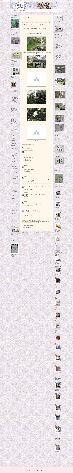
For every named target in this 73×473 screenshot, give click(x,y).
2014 (13, 143)
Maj (25, 176)
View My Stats (57, 135)
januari (14, 169)
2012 (13, 147)
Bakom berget (58, 355)
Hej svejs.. (60, 281)
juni (14, 161)
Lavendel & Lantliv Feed (57, 439)
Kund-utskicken (15, 191)
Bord (60, 336)
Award (14, 188)
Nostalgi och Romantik (57, 322)
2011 (13, 198)
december (15, 148)
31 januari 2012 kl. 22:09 (28, 225)
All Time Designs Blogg (58, 334)
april (14, 164)
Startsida (14, 10)
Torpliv (56, 344)
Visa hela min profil (14, 131)
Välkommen (13, 210)
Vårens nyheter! (15, 186)
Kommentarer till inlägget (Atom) (32, 235)
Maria (25, 185)
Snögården (26, 192)
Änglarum (57, 278)
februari (14, 168)
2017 (13, 138)
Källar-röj (14, 178)
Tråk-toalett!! (15, 176)
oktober (14, 153)
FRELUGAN (57, 445)
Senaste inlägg (24, 232)
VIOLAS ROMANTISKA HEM (58, 299)
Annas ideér (22, 10)
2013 (13, 145)
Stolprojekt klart (15, 174)
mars (14, 166)
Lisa (25, 209)
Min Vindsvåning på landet (57, 463)
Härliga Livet (57, 200)
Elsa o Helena (58, 382)
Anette (25, 165)
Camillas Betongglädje (58, 427)
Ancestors (60, 291)
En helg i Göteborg (15, 172)
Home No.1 (57, 222)
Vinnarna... (15, 195)
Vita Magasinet (58, 378)
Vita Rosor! (57, 415)
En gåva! (14, 184)
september (15, 155)
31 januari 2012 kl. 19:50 (28, 205)
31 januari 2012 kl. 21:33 (28, 215)
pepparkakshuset (27, 150)
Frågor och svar (15, 180)
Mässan (14, 182)
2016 (13, 140)
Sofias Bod (57, 189)
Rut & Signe (57, 366)
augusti (14, 158)
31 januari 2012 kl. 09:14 (28, 189)
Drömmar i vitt (58, 454)
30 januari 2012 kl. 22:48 (28, 181)
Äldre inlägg (50, 232)
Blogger (42, 470)
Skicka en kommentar (27, 227)
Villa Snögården (57, 458)
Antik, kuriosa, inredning (58, 394)
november (15, 151)
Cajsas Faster (58, 405)
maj (14, 163)
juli (14, 159)
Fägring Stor (57, 245)
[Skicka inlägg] (34, 144)
